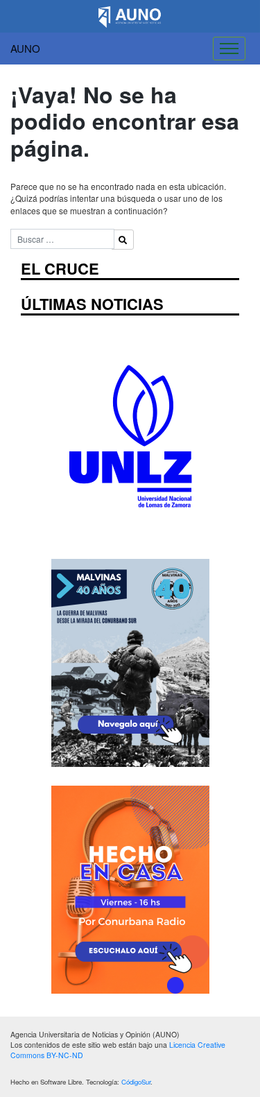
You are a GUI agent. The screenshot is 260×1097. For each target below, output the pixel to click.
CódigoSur (135, 1082)
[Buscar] (123, 240)
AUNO (25, 48)
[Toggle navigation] (229, 48)
